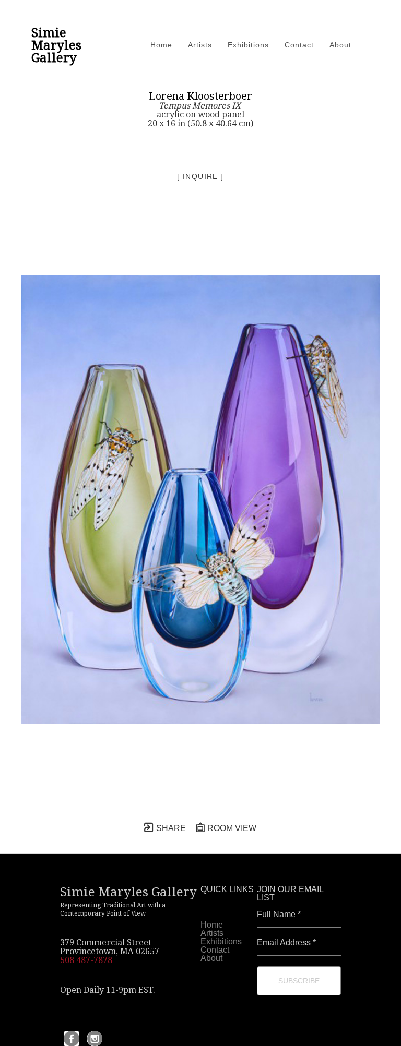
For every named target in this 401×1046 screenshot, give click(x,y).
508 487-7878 (86, 960)
